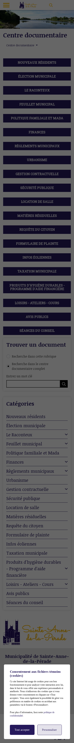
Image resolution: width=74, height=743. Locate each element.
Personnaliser (49, 729)
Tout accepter (22, 729)
